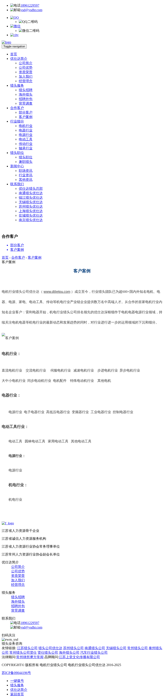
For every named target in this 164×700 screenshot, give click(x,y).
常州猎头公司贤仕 (23, 652)
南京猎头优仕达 (31, 220)
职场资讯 (25, 170)
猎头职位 (17, 153)
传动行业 (25, 144)
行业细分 (17, 121)
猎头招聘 (25, 90)
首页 (13, 54)
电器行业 (25, 130)
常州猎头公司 (137, 648)
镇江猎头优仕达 (31, 197)
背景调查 (25, 103)
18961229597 (29, 5)
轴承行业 (25, 148)
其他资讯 (25, 179)
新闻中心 (17, 166)
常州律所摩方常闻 (30, 657)
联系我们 (17, 184)
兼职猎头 (25, 161)
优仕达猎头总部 (31, 188)
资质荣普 (25, 72)
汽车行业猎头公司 (94, 652)
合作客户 (17, 108)
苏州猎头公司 (73, 648)
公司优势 (25, 67)
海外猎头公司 (69, 652)
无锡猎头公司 (116, 648)
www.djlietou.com (57, 291)
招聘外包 (25, 99)
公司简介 (25, 63)
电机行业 (25, 126)
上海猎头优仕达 (31, 211)
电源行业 (25, 135)
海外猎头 (25, 94)
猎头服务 (17, 85)
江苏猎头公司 (27, 648)
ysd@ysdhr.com (31, 10)
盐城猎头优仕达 (31, 215)
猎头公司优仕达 (50, 648)
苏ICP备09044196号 (16, 673)
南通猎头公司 (95, 648)
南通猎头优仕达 (31, 193)
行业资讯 (25, 175)
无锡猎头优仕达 (31, 202)
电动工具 (25, 139)
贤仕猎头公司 (48, 652)
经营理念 (25, 81)
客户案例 (25, 117)
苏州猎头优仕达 (31, 206)
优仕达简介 (18, 58)
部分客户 (25, 112)
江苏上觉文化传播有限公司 (79, 657)
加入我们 (25, 76)
